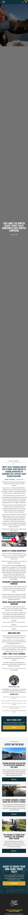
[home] (3, 1)
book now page (19, 651)
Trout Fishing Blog (14, 461)
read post (14, 779)
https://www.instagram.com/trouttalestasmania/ (14, 626)
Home (10, 461)
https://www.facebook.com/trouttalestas (14, 622)
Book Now (14, 727)
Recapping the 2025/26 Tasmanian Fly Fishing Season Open (14, 700)
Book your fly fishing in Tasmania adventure (14, 668)
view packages (14, 883)
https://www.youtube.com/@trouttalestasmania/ (14, 630)
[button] (26, 2)
